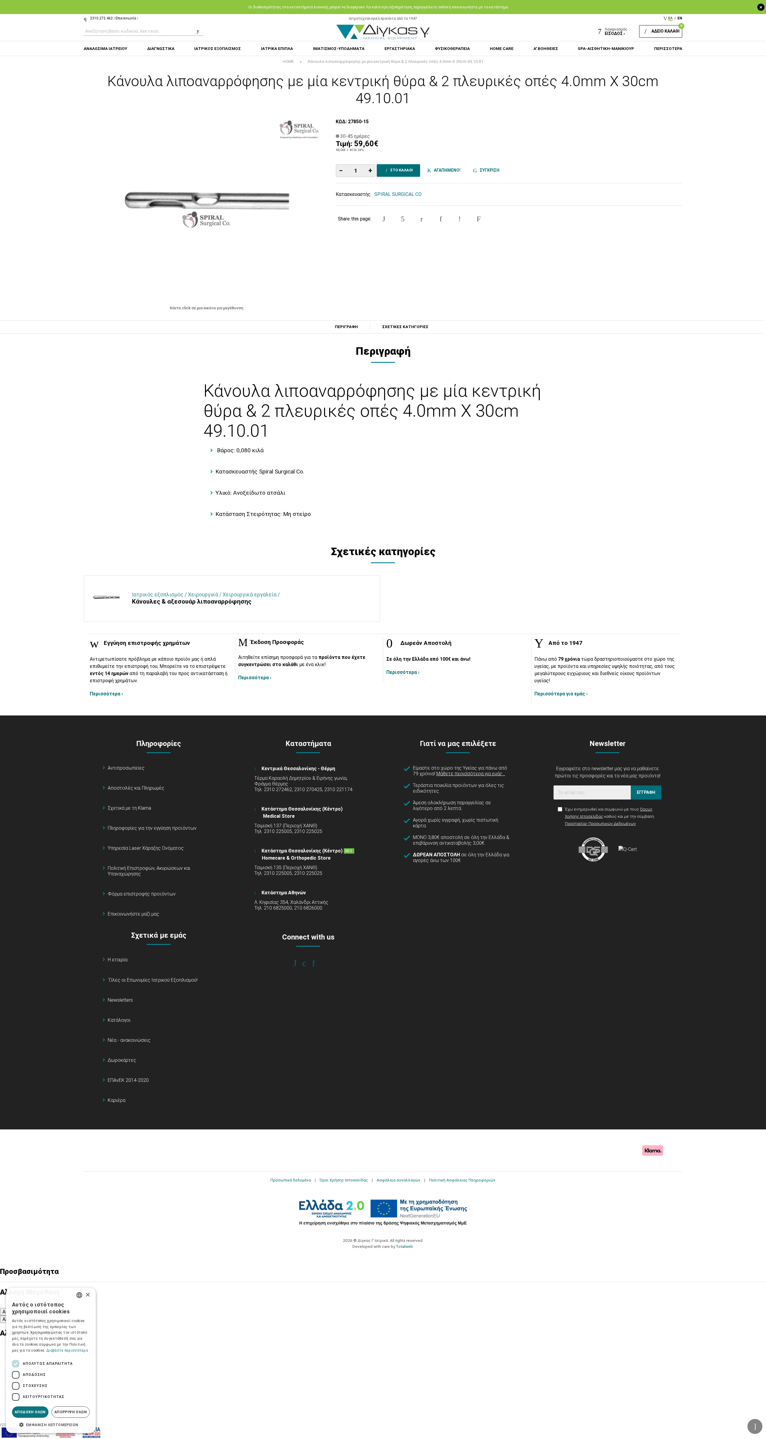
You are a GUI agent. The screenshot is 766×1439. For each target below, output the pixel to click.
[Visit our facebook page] (299, 963)
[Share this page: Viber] (459, 219)
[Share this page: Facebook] (383, 219)
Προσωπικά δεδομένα (290, 1180)
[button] (51, 1424)
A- (4, 1312)
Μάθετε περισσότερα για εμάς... (470, 773)
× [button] (87, 1295)
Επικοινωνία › (126, 18)
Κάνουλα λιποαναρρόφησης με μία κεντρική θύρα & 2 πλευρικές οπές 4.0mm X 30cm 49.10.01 (396, 61)
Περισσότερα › (106, 694)
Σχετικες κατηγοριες (405, 327)
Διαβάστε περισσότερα (67, 1350)
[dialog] (51, 1360)
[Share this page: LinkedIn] (440, 219)
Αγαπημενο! (446, 170)
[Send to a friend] (478, 219)
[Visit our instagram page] (308, 963)
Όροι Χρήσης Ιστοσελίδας (344, 1180)
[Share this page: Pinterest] (421, 219)
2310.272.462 (101, 18)
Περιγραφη (346, 327)
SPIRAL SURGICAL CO (398, 194)
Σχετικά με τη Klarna (129, 808)
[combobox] (79, 1295)
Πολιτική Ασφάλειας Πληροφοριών (462, 1180)
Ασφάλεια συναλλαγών (398, 1180)
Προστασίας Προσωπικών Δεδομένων (600, 823)
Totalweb (404, 1246)
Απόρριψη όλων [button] (70, 1412)
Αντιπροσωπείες (126, 768)
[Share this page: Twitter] (402, 219)
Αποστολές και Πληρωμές (136, 788)
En (679, 18)
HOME (288, 61)
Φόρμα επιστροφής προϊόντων (142, 894)
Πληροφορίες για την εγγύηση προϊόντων (152, 828)
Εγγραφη (646, 792)
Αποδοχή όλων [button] (30, 1412)
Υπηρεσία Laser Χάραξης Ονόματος (146, 848)
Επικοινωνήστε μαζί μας (133, 914)
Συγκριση (488, 170)
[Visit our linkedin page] (318, 963)
